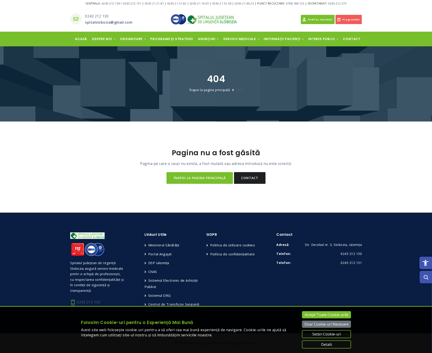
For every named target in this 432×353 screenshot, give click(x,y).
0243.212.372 (337, 3)
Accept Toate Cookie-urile (326, 314)
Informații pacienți (282, 39)
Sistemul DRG (159, 295)
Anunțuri (206, 39)
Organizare (131, 39)
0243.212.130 (111, 3)
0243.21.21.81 (154, 3)
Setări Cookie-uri (326, 334)
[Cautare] (426, 277)
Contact (351, 39)
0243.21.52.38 (222, 3)
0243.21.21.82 (177, 3)
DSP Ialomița (158, 263)
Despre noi (102, 39)
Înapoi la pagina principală (209, 90)
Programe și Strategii (171, 39)
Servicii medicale (239, 39)
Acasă (81, 39)
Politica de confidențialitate (232, 254)
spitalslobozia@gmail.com (108, 22)
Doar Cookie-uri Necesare (326, 324)
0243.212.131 (132, 3)
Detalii (326, 344)
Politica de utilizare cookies (232, 245)
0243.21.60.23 (244, 3)
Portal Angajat (160, 254)
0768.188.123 (295, 3)
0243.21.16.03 (199, 3)
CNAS (152, 271)
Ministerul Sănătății (163, 245)
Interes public (321, 39)
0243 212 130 (96, 16)
